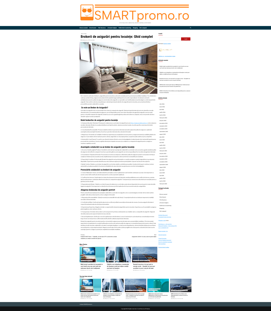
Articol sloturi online (163, 247)
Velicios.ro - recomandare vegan (166, 56)
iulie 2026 (161, 104)
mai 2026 (161, 109)
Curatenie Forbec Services (164, 217)
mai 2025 (161, 142)
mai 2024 (161, 175)
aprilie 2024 (162, 178)
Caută (160, 33)
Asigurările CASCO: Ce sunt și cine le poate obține (144, 235)
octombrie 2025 (163, 128)
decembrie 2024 (163, 156)
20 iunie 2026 (181, 298)
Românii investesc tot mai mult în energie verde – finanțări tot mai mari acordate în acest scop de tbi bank (144, 266)
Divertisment (92, 28)
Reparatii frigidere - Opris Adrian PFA (167, 225)
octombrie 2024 (163, 161)
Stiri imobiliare (162, 243)
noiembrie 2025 (163, 126)
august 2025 (162, 134)
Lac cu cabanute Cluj (163, 227)
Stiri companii (143, 28)
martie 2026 (162, 115)
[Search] (190, 28)
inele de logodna (162, 234)
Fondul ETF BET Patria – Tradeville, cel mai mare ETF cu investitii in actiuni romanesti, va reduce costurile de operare (99, 236)
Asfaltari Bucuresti (163, 215)
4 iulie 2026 (143, 270)
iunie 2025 (162, 139)
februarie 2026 (163, 117)
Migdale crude (161, 220)
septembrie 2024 (163, 164)
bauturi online (167, 43)
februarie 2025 (163, 150)
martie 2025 (162, 148)
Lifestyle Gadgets (112, 28)
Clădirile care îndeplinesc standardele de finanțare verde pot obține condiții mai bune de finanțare (118, 266)
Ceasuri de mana (162, 238)
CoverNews (140, 308)
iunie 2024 (162, 172)
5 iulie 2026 (90, 270)
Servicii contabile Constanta (165, 242)
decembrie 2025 (163, 123)
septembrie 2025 (163, 131)
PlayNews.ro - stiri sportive (165, 224)
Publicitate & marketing (125, 28)
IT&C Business (102, 28)
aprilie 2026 (162, 112)
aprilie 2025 (162, 145)
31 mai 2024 (92, 40)
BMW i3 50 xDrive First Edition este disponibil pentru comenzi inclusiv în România (174, 91)
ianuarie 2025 (162, 153)
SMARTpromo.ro (85, 40)
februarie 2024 (163, 183)
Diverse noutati (84, 28)
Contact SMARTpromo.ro (86, 304)
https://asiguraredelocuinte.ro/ (139, 123)
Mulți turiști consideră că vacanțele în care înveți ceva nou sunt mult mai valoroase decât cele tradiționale (92, 266)
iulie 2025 (161, 137)
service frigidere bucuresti (164, 240)
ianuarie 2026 (162, 120)
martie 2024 (162, 181)
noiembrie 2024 (163, 159)
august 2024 (162, 167)
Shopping (135, 28)
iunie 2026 (162, 106)
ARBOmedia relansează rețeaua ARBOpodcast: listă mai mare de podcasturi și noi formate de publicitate (174, 85)
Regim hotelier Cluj (163, 231)
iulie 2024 (161, 170)
